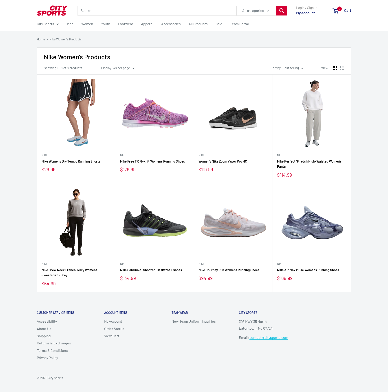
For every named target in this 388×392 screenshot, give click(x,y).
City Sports (45, 24)
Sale (219, 24)
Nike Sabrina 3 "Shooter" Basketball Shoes (151, 270)
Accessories (171, 24)
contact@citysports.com (268, 337)
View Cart (111, 336)
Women (87, 24)
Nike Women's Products (65, 39)
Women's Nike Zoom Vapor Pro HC (222, 161)
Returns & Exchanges (54, 343)
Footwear (125, 24)
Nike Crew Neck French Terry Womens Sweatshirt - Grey (69, 272)
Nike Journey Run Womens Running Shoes (228, 270)
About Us (44, 328)
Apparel (147, 24)
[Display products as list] (342, 68)
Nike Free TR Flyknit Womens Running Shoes (152, 161)
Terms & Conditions (52, 350)
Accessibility (47, 321)
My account (305, 13)
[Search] (281, 10)
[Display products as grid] (335, 68)
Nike (45, 155)
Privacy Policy (47, 357)
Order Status (114, 328)
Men (70, 24)
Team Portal (239, 24)
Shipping (44, 336)
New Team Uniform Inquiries (194, 321)
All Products (198, 24)
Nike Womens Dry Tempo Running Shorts (71, 161)
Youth (105, 24)
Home (41, 39)
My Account (113, 321)
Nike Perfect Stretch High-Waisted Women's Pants (309, 163)
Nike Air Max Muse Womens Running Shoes (308, 270)
